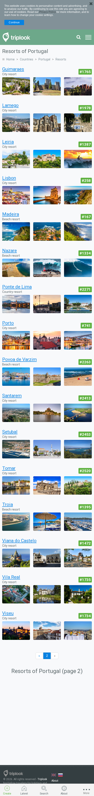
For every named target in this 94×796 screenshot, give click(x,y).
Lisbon (9, 178)
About (54, 780)
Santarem (12, 395)
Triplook (42, 779)
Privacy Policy (47, 12)
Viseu (8, 613)
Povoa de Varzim (19, 359)
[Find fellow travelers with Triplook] (17, 37)
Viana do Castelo (19, 540)
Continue (14, 22)
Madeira (10, 214)
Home (10, 59)
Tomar (9, 468)
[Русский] (60, 775)
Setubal (9, 431)
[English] (53, 775)
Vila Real (11, 577)
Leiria (8, 141)
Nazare (9, 250)
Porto (8, 323)
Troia (7, 504)
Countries (26, 59)
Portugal (44, 59)
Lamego (10, 105)
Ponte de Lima (17, 286)
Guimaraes (13, 69)
